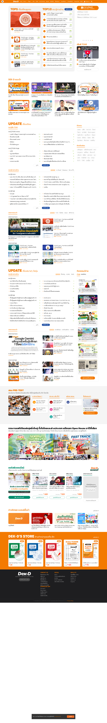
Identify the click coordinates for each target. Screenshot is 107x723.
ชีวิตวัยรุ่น (57, 1)
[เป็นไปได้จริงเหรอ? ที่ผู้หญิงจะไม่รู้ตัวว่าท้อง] (88, 105)
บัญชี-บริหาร (80, 135)
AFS (93, 160)
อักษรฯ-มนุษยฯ (91, 132)
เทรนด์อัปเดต (58, 329)
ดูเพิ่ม (37, 165)
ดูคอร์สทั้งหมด (39, 497)
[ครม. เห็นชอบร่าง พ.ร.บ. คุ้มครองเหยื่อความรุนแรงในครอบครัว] (13, 364)
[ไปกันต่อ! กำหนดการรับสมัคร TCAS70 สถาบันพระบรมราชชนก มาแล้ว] (48, 254)
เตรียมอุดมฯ (80, 149)
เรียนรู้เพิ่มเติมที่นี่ (58, 716)
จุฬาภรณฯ (90, 155)
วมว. (95, 155)
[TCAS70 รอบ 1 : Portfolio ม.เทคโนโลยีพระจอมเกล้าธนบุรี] (25, 19)
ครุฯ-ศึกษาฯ (87, 135)
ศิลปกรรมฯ (86, 140)
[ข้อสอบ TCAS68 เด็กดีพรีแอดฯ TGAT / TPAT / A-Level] (72, 550)
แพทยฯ (79, 129)
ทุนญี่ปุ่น (88, 160)
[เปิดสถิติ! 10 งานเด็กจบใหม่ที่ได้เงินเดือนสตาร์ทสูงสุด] (48, 378)
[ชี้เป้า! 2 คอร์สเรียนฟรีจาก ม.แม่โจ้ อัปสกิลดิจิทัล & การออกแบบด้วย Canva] (48, 261)
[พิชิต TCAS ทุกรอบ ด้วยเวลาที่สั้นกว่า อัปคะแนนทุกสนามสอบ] (40, 480)
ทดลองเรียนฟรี (20, 497)
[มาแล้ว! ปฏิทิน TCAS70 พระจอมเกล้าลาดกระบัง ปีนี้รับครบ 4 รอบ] (13, 261)
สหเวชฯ (79, 137)
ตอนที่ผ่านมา (87, 69)
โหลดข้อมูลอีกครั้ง (91, 490)
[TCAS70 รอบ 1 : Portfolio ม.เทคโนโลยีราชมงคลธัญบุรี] (48, 247)
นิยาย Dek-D (43, 590)
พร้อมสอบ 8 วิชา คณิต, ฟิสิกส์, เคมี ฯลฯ (39, 490)
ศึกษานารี (92, 152)
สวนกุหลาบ (80, 152)
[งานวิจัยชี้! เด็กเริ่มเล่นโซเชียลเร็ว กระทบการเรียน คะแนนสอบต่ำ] (48, 338)
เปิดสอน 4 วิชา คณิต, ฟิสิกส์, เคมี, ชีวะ (56, 490)
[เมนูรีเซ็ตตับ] (18, 518)
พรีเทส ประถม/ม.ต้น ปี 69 (83, 14)
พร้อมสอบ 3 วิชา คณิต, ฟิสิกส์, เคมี (72, 490)
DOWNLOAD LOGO (24, 579)
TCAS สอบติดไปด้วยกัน (59, 576)
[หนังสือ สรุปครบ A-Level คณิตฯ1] (90, 550)
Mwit (95, 149)
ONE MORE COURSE (59, 581)
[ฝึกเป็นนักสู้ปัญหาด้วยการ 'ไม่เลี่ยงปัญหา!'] (88, 87)
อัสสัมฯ (84, 155)
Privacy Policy (70, 600)
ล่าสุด (78, 274)
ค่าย (82, 292)
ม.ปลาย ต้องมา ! (37, 396)
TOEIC (83, 160)
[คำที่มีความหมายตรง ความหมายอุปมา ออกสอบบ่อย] (18, 105)
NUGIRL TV (73, 578)
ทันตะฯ (93, 135)
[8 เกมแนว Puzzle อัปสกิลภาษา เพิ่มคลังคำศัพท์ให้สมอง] (42, 87)
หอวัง (78, 157)
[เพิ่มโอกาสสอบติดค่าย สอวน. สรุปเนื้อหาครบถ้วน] (74, 480)
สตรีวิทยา (86, 152)
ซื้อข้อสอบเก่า (87, 396)
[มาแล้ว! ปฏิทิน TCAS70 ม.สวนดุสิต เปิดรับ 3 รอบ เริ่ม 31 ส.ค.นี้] (13, 254)
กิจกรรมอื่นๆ (84, 308)
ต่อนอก (47, 1)
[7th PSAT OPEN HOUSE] (87, 365)
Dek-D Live (73, 580)
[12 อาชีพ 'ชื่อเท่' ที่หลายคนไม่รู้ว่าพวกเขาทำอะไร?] (18, 87)
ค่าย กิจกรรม (42, 1)
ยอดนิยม (83, 274)
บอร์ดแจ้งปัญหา (44, 581)
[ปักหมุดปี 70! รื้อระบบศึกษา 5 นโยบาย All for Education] (13, 371)
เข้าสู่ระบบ (87, 1)
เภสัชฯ (83, 129)
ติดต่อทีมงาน (43, 580)
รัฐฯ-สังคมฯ (79, 140)
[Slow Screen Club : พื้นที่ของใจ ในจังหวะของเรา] (87, 300)
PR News (22, 50)
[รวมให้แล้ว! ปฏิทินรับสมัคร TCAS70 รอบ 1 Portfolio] (17, 64)
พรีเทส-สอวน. (70, 396)
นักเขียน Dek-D (43, 592)
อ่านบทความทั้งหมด (90, 500)
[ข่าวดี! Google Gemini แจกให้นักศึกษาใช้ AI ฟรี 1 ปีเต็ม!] (24, 343)
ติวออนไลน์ (76, 1)
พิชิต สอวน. (69, 474)
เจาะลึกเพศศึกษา (65, 329)
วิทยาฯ (79, 132)
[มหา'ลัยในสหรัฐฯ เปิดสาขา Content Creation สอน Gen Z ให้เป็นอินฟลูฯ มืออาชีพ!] (48, 364)
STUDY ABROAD (58, 580)
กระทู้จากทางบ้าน (13, 274)
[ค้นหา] (92, 1)
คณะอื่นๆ (93, 140)
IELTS (78, 160)
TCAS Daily (23, 65)
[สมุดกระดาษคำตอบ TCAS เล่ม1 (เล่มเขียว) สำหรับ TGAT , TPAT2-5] (16, 550)
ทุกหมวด (53, 170)
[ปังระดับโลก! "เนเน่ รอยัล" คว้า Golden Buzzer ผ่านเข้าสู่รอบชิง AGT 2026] (48, 345)
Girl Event (56, 372)
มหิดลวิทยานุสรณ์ (88, 149)
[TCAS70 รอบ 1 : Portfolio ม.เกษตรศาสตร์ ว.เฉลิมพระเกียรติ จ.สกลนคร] (13, 247)
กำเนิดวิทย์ (83, 157)
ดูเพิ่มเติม (95, 510)
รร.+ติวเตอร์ (58, 170)
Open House (84, 340)
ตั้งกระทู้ (69, 9)
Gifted (92, 157)
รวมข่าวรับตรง (17, 32)
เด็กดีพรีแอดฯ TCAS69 (82, 12)
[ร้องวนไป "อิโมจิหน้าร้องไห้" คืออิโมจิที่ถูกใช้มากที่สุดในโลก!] (48, 352)
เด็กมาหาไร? (74, 576)
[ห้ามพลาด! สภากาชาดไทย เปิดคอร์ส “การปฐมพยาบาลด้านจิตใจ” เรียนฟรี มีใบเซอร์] (24, 226)
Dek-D (55, 574)
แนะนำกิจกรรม (11, 240)
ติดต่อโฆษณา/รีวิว (44, 574)
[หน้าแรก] (15, 1)
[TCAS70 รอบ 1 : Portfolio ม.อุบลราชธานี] (17, 56)
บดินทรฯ (79, 155)
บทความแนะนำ (12, 329)
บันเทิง (72, 274)
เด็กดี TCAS (43, 594)
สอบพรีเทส (63, 1)
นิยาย (24, 1)
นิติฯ (93, 137)
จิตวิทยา (84, 137)
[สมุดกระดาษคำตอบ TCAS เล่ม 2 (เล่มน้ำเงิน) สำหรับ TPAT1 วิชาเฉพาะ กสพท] (35, 550)
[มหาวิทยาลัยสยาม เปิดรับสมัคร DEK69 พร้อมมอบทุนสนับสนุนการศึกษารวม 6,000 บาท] (42, 518)
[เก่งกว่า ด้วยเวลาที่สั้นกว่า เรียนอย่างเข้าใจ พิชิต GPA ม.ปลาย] (57, 480)
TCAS (37, 1)
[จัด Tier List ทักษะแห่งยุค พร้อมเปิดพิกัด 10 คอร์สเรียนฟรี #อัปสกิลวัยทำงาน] (65, 87)
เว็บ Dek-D (42, 588)
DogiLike (73, 581)
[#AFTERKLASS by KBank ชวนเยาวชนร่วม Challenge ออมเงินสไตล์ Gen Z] (65, 518)
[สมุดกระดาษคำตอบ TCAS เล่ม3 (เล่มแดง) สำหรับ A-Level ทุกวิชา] (53, 550)
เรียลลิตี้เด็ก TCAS (74, 574)
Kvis (89, 157)
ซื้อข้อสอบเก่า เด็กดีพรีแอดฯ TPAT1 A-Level (87, 17)
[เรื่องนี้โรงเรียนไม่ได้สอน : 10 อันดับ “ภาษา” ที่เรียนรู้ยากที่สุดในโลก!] (13, 378)
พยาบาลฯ (88, 129)
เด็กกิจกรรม (71, 212)
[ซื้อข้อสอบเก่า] (91, 403)
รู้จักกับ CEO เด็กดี (44, 585)
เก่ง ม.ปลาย (52, 474)
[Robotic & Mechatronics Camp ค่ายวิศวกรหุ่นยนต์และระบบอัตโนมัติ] (87, 284)
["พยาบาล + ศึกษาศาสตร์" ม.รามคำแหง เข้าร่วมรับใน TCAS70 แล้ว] (48, 235)
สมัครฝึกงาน (43, 578)
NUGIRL (52, 1)
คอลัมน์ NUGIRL (44, 595)
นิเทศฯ (89, 137)
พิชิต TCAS (35, 474)
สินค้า (81, 1)
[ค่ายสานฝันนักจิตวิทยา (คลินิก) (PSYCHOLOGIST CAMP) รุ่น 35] (87, 348)
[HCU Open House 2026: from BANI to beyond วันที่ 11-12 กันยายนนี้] (87, 332)
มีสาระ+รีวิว (71, 170)
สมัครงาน (42, 576)
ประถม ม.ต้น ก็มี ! (54, 396)
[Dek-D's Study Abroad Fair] (76, 447)
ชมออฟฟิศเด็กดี (43, 583)
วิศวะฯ (93, 129)
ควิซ (33, 1)
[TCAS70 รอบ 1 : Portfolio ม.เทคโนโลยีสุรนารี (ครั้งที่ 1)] (17, 39)
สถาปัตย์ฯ (84, 132)
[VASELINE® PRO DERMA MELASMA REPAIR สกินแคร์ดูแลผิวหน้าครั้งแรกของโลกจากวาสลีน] (48, 371)
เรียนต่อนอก (65, 170)
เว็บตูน (29, 1)
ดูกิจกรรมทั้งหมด (87, 378)
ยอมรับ (70, 716)
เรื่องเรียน (61, 212)
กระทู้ (21, 1)
